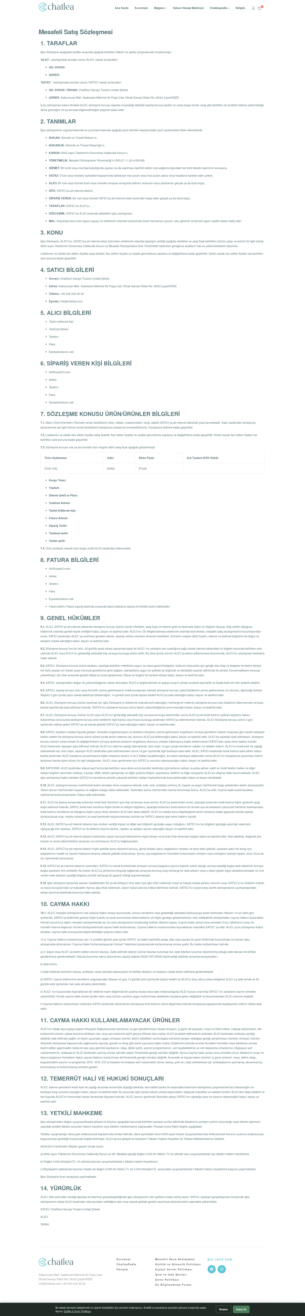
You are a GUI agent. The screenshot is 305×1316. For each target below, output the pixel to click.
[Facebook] (212, 1269)
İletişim (240, 8)
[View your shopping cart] (259, 8)
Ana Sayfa (121, 8)
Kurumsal (141, 8)
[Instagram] (222, 1269)
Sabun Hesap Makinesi (188, 8)
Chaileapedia (218, 8)
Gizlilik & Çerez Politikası (77, 1311)
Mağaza (159, 8)
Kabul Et (241, 1309)
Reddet (223, 1309)
